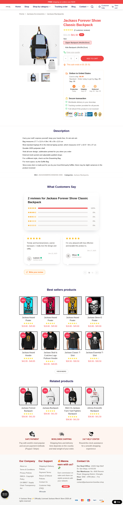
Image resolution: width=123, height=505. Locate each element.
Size (65, 39)
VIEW (28, 312)
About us (23, 466)
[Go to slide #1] (33, 77)
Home (21, 14)
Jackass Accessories (36, 14)
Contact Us (43, 482)
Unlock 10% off (4, 494)
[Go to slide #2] (45, 77)
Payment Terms (45, 472)
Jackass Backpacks (55, 14)
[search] (92, 6)
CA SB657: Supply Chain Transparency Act (27, 485)
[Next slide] (55, 45)
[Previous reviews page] (85, 272)
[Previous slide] (22, 45)
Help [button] (118, 502)
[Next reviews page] (97, 272)
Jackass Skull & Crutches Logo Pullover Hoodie (50, 355)
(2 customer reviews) (82, 30)
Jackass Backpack (50, 408)
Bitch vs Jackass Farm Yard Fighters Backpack (72, 411)
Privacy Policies (26, 473)
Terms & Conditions (27, 469)
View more (61, 371)
